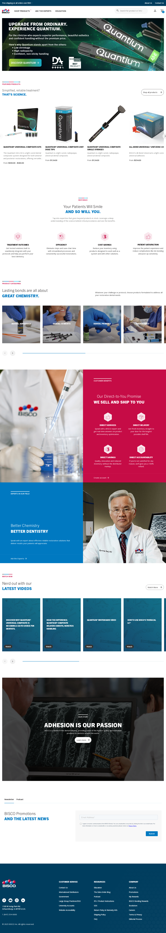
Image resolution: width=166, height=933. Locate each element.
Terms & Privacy (135, 914)
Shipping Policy (100, 914)
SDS (95, 905)
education (60, 11)
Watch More (153, 587)
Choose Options (29, 124)
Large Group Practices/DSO (70, 901)
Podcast (19, 799)
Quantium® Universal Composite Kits (22, 147)
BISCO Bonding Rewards (138, 901)
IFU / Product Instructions (104, 901)
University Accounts (66, 905)
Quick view (14, 124)
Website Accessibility (67, 910)
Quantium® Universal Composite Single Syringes (104, 148)
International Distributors (69, 892)
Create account (100, 477)
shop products (22, 11)
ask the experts (43, 11)
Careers (132, 910)
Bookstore (133, 905)
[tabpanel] (21, 324)
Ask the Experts (17, 558)
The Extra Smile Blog (102, 892)
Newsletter (9, 799)
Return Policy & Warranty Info (105, 910)
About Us (148, 3)
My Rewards (134, 896)
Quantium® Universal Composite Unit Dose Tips (64, 148)
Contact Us (159, 3)
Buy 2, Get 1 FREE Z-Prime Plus (14, 3)
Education (98, 887)
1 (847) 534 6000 (9, 914)
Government (64, 896)
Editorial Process (135, 919)
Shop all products (150, 92)
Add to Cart (155, 124)
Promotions (133, 892)
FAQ (95, 919)
